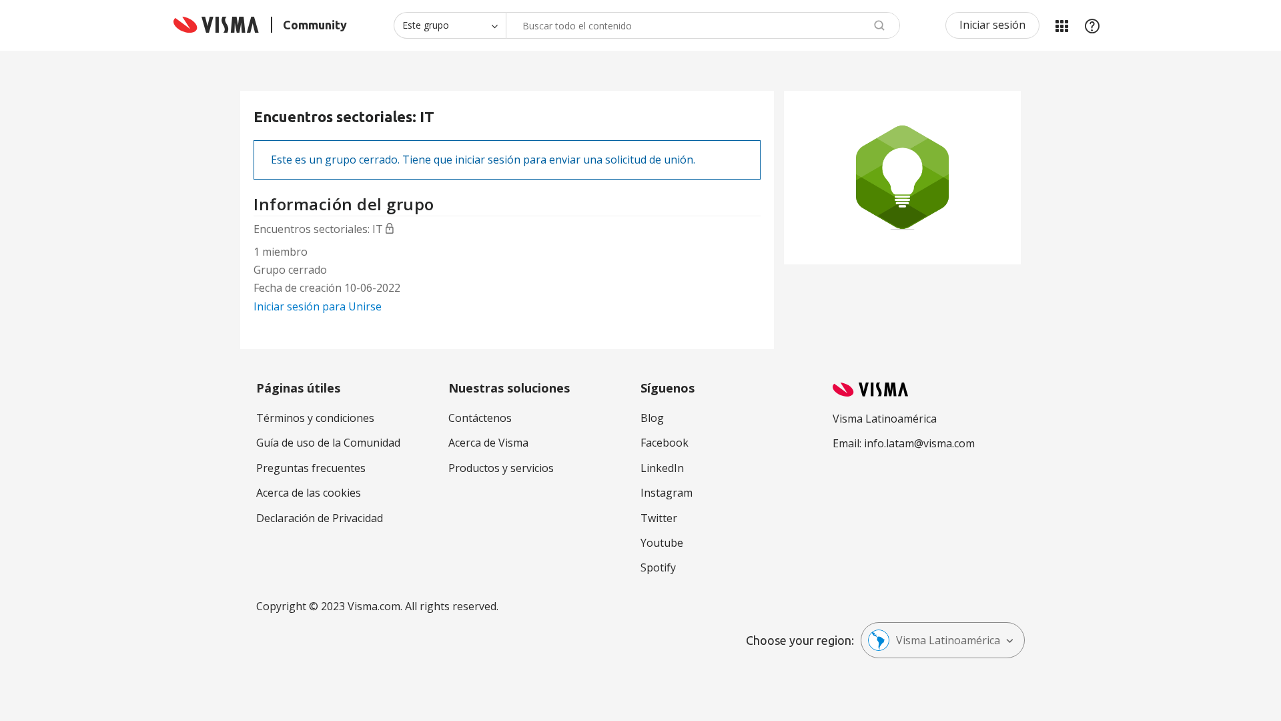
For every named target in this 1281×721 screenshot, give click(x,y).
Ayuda (1092, 25)
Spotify (658, 567)
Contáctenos (480, 418)
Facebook (664, 442)
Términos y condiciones (315, 418)
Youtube (661, 542)
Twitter (658, 518)
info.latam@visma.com (919, 443)
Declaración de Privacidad (319, 518)
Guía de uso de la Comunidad (328, 442)
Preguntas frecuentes (311, 468)
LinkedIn (662, 468)
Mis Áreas (1061, 25)
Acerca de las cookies (308, 492)
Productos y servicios (501, 468)
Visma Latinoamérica (948, 640)
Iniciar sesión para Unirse (318, 306)
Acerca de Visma (488, 442)
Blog (652, 418)
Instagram (666, 492)
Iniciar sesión (992, 24)
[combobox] (703, 25)
